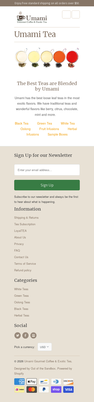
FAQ (17, 250)
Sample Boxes (58, 134)
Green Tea (44, 123)
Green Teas (21, 295)
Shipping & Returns (26, 217)
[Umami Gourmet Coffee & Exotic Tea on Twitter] (18, 335)
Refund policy (22, 270)
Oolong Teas (22, 302)
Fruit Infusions (49, 129)
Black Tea (21, 123)
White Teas (21, 289)
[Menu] (66, 14)
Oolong (26, 129)
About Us (20, 237)
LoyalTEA (20, 231)
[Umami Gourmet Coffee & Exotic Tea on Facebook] (26, 335)
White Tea (68, 123)
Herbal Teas (21, 315)
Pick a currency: (26, 347)
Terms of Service (25, 263)
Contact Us (21, 257)
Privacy (19, 244)
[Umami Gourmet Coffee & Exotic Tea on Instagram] (34, 335)
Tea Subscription (24, 224)
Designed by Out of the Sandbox (35, 368)
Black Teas (21, 309)
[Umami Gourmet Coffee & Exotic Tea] (31, 18)
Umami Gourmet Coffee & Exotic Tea (47, 361)
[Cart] (76, 14)
